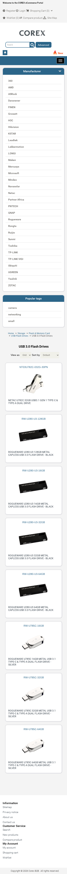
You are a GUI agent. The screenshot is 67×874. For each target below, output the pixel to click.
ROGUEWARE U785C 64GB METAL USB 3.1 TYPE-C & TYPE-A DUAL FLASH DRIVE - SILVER (32, 765)
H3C (10, 120)
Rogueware (14, 219)
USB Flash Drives (19, 336)
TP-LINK (13, 252)
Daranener (14, 100)
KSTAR (12, 133)
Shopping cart (10, 852)
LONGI (12, 153)
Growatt (12, 113)
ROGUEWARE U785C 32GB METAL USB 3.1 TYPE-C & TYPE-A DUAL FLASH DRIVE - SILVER (32, 713)
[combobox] (20, 45)
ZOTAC (12, 285)
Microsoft (13, 173)
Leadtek (13, 140)
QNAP (11, 212)
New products (10, 834)
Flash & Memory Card (39, 333)
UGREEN (13, 272)
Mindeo (12, 179)
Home (11, 333)
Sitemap (7, 807)
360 (10, 80)
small (11, 321)
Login (22, 10)
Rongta (12, 226)
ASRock (12, 94)
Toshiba (12, 245)
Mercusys (13, 166)
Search (6, 829)
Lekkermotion (16, 146)
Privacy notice (10, 812)
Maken (12, 160)
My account (9, 847)
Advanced (43, 45)
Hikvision (13, 127)
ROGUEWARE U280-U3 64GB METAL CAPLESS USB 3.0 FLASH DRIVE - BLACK (30, 608)
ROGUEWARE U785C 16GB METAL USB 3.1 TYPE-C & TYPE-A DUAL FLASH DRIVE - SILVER (32, 661)
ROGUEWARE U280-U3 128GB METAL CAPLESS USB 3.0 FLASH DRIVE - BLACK (30, 453)
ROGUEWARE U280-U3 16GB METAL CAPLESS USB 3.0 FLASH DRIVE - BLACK (30, 505)
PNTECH (13, 206)
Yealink (12, 278)
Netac (11, 193)
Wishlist (7, 857)
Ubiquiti (12, 265)
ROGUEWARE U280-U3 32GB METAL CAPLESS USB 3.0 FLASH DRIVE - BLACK (30, 557)
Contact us (9, 822)
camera (12, 307)
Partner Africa (16, 199)
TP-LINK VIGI (15, 259)
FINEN (11, 107)
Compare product (12, 839)
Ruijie (11, 232)
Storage (21, 333)
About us (8, 817)
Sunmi (11, 239)
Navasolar (14, 186)
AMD (11, 87)
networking (14, 314)
